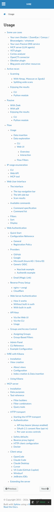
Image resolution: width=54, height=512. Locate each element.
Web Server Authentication (23, 296)
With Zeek (15, 105)
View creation (17, 362)
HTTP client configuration (26, 443)
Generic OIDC (20, 264)
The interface (16, 186)
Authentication (21, 420)
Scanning (14, 74)
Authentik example (26, 273)
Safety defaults (21, 437)
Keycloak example (25, 269)
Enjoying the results (19, 87)
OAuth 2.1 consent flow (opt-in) (32, 428)
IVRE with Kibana (15, 354)
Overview (25, 152)
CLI (15, 92)
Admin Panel (16, 342)
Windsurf (18, 473)
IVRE (28, 4)
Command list (20, 211)
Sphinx (17, 504)
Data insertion (20, 135)
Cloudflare (19, 291)
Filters (13, 216)
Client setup (16, 452)
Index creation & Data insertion (29, 374)
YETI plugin (15, 51)
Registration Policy (23, 245)
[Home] (5, 14)
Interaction (25, 155)
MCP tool (15, 177)
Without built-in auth (24, 304)
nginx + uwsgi (20, 288)
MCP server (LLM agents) (22, 47)
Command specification (25, 208)
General (17, 241)
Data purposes (17, 392)
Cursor (17, 467)
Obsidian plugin (17, 61)
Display (13, 223)
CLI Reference (17, 346)
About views (20, 367)
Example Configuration (21, 349)
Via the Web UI (21, 317)
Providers (15, 249)
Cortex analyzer (17, 54)
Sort (12, 220)
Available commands (20, 203)
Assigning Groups (22, 334)
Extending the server (20, 482)
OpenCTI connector (19, 57)
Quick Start (15, 233)
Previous (11, 489)
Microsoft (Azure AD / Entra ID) (29, 261)
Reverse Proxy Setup (20, 283)
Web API (14, 173)
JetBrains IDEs (21, 477)
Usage (13, 130)
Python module (21, 95)
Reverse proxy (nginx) (24, 440)
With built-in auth (22, 307)
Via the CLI (19, 321)
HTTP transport (17, 412)
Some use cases (14, 32)
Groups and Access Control (23, 329)
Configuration (20, 370)
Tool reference (17, 395)
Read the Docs (11, 507)
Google (17, 258)
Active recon (13, 69)
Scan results (19, 198)
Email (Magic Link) (22, 278)
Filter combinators (22, 404)
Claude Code (20, 460)
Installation (15, 359)
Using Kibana (16, 379)
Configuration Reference (22, 236)
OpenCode (19, 457)
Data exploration (22, 138)
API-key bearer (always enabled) (32, 425)
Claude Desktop (21, 463)
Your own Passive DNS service (25, 44)
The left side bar (21, 195)
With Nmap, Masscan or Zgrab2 (29, 79)
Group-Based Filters (23, 337)
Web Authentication (17, 228)
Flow (9, 125)
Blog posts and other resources (25, 64)
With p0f (14, 109)
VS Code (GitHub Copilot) (26, 470)
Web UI (20, 147)
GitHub (17, 254)
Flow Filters (22, 160)
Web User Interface (16, 182)
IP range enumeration (17, 165)
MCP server (12, 384)
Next (44, 489)
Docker (17, 447)
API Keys (14, 312)
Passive (10, 100)
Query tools (19, 407)
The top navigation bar (24, 191)
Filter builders (20, 400)
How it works (20, 301)
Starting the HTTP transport (27, 417)
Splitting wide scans (23, 82)
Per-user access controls (29, 432)
